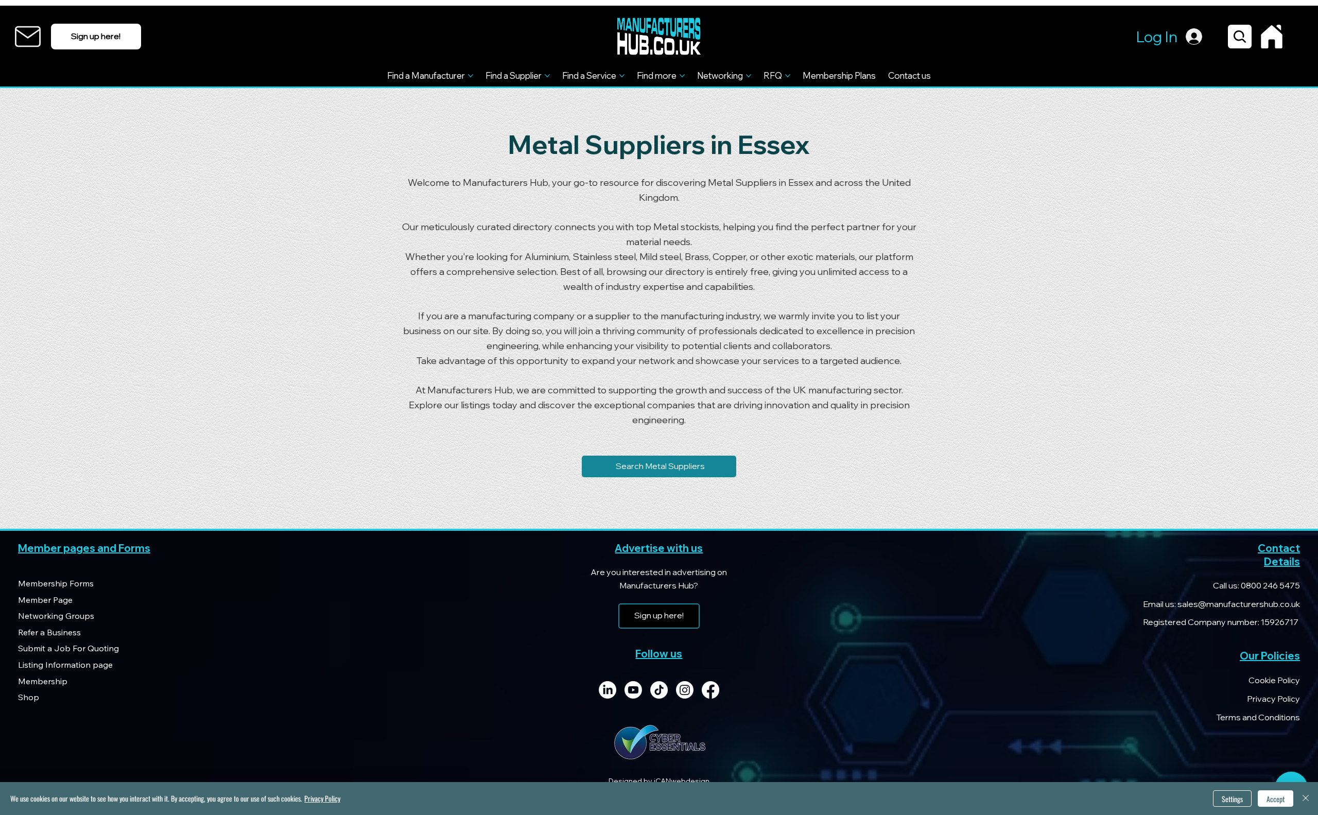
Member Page (45, 600)
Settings (1232, 798)
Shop (28, 697)
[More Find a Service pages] (622, 75)
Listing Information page (65, 665)
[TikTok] (659, 690)
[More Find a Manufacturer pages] (470, 75)
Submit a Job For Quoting (68, 648)
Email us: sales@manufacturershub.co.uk (1221, 604)
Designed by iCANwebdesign (659, 781)
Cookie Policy (1274, 680)
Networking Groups (56, 616)
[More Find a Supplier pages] (547, 75)
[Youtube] (633, 690)
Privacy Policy (1273, 698)
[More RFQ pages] (787, 75)
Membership (42, 681)
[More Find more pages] (682, 75)
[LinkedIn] (607, 690)
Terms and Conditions (1258, 717)
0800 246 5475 (1269, 585)
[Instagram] (684, 690)
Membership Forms (56, 583)
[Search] (1240, 36)
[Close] (1305, 798)
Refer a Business (49, 632)
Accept (1276, 798)
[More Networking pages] (748, 75)
